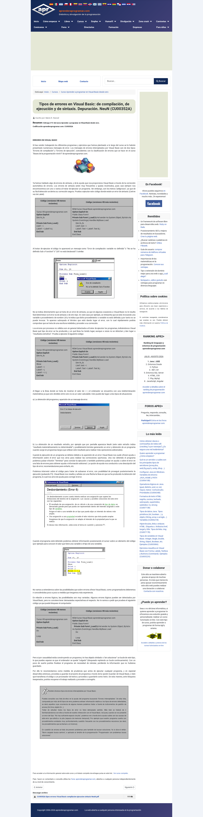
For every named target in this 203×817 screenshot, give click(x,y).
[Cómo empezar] (58, 21)
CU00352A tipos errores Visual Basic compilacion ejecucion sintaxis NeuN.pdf (68, 797)
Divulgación (125, 21)
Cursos (80, 21)
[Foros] (68, 27)
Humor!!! (109, 21)
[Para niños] (167, 27)
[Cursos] (85, 21)
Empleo (94, 21)
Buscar (162, 81)
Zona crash (144, 21)
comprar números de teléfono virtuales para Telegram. (153, 252)
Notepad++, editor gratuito (152, 280)
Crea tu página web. (149, 236)
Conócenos (39, 27)
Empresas (137, 27)
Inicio (36, 21)
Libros (67, 21)
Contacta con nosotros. (154, 591)
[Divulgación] (132, 21)
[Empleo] (99, 21)
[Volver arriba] (198, 812)
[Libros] (71, 21)
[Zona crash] (150, 21)
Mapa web (63, 81)
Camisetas (161, 21)
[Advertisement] (101, 51)
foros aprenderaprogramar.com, (83, 779)
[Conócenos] (45, 27)
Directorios (89, 27)
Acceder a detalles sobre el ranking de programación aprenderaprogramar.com (154, 390)
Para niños (161, 27)
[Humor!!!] (114, 21)
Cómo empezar (50, 21)
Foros (64, 27)
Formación (113, 27)
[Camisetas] (167, 21)
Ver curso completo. (120, 773)
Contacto (84, 81)
